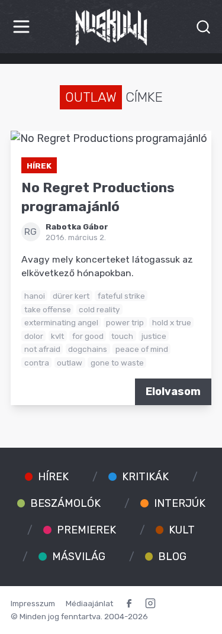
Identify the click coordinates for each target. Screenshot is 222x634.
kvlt (57, 336)
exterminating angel (61, 322)
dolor (33, 336)
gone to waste (117, 362)
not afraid (42, 349)
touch (122, 336)
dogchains (87, 349)
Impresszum (33, 603)
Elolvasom (173, 391)
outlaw (69, 362)
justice (153, 336)
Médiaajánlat (89, 603)
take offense (47, 309)
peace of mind (141, 349)
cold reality (99, 309)
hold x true (171, 322)
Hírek (39, 165)
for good (88, 336)
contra (36, 362)
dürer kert (71, 295)
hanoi (34, 295)
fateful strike (121, 295)
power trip (125, 322)
